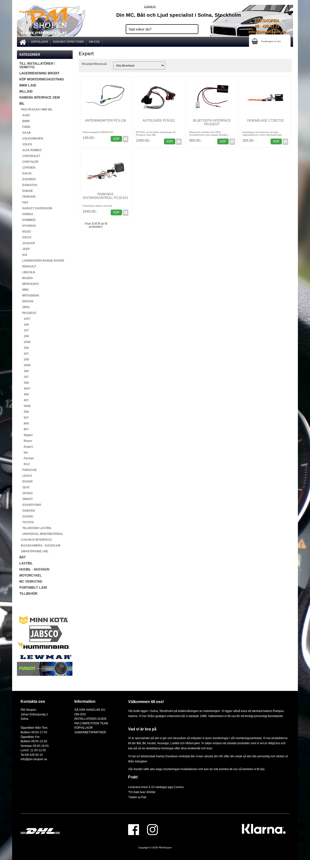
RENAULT (27, 266)
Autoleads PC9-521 (159, 120)
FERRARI (27, 196)
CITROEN (27, 167)
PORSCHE (28, 470)
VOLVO (25, 144)
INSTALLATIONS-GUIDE (90, 718)
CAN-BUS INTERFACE (35, 539)
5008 (25, 406)
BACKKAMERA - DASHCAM (39, 545)
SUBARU (27, 510)
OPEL (24, 307)
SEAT (24, 487)
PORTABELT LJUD (33, 587)
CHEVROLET (29, 156)
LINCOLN (27, 272)
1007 (25, 319)
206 (24, 348)
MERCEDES (29, 284)
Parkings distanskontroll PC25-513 (105, 196)
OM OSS (94, 41)
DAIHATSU (28, 185)
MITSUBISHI (29, 295)
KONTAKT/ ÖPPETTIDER (68, 41)
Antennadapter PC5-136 (105, 120)
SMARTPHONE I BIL (33, 551)
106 (24, 324)
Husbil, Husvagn (158, 743)
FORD (25, 127)
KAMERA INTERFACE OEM (39, 97)
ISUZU (25, 231)
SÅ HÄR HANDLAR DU (89, 709)
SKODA (26, 493)
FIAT (23, 202)
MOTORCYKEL (30, 575)
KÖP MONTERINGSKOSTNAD (41, 79)
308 (24, 382)
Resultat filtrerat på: (94, 63)
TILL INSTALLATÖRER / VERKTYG (37, 65)
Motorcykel (193, 743)
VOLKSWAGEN (31, 138)
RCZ (24, 464)
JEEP (24, 249)
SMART (26, 499)
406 (24, 394)
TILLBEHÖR (28, 593)
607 (24, 417)
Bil (144, 743)
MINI (23, 289)
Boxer (25, 441)
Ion (23, 452)
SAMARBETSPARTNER (90, 732)
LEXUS (25, 475)
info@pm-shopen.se (267, 32)
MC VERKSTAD (30, 581)
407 (24, 400)
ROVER (26, 481)
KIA (23, 255)
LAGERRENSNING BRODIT (39, 73)
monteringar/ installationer (180, 769)
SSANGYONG (30, 505)
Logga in (150, 6)
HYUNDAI (27, 225)
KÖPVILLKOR (39, 41)
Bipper (26, 435)
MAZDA (26, 278)
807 (24, 429)
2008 (25, 342)
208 (24, 359)
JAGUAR (27, 243)
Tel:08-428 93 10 (32, 754)
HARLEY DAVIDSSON (35, 208)
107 (24, 330)
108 (24, 336)
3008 (25, 365)
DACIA (25, 173)
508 (24, 412)
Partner (26, 458)
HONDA (26, 214)
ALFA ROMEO (30, 150)
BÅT (22, 557)
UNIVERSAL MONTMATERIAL (41, 534)
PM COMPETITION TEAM (91, 723)
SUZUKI (26, 516)
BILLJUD (25, 91)
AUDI (24, 115)
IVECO (25, 237)
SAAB (25, 132)
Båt (139, 743)
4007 (25, 388)
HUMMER (27, 220)
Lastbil (175, 743)
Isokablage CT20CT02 (265, 120)
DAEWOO (27, 179)
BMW (24, 121)
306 (24, 371)
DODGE (26, 191)
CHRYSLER (29, 162)
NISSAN (26, 301)
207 (24, 353)
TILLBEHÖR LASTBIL (35, 528)
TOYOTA (26, 522)
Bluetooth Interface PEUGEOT (212, 122)
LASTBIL (26, 563)
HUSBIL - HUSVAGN (34, 569)
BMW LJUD (27, 85)
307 (24, 377)
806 (24, 423)
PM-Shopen (165, 847)
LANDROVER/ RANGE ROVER (41, 260)
